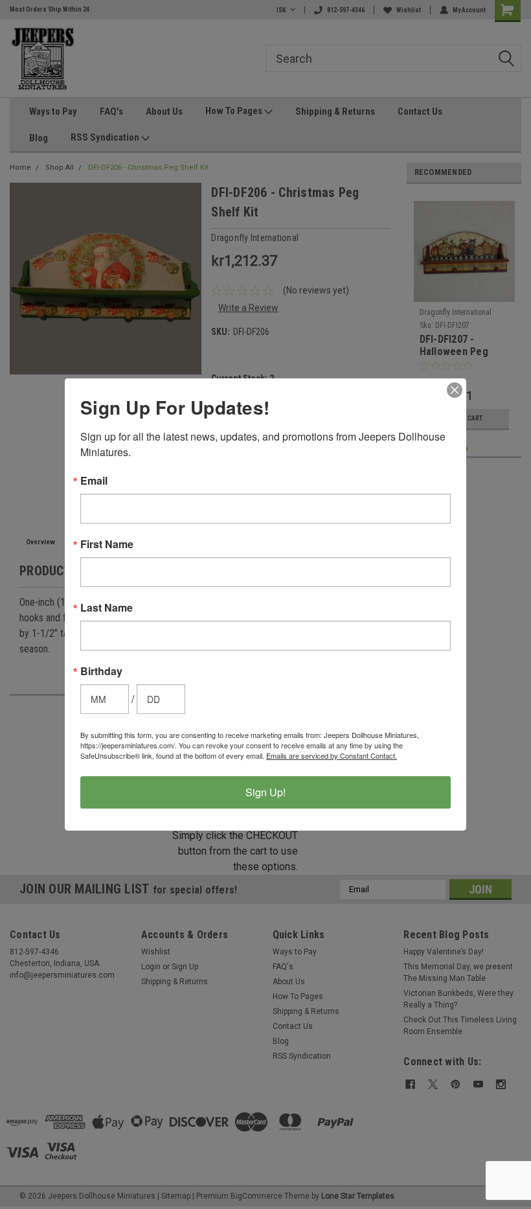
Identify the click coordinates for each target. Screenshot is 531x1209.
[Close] (454, 390)
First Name (106, 544)
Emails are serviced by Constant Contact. (331, 755)
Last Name (106, 608)
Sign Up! (265, 792)
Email (93, 481)
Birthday (101, 671)
